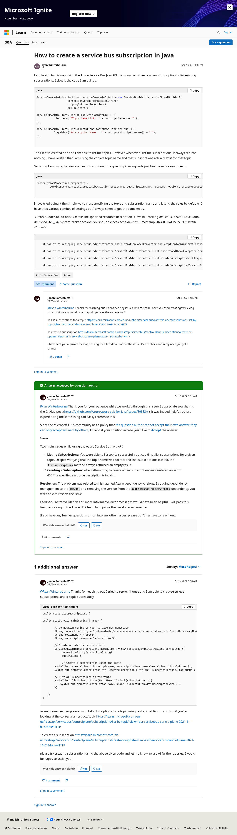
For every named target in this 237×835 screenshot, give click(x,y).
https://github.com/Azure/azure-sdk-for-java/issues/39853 (105, 412)
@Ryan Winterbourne (61, 308)
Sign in (228, 32)
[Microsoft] (6, 32)
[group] (118, 188)
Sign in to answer (45, 805)
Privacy (86, 828)
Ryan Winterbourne (53, 65)
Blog (54, 828)
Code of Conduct (167, 828)
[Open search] (218, 32)
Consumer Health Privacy (113, 828)
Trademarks (191, 828)
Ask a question (221, 42)
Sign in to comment (46, 371)
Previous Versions (36, 828)
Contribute (71, 828)
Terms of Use (144, 828)
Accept (156, 430)
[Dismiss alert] (230, 7)
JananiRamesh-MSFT (61, 298)
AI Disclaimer (12, 828)
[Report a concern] (68, 357)
